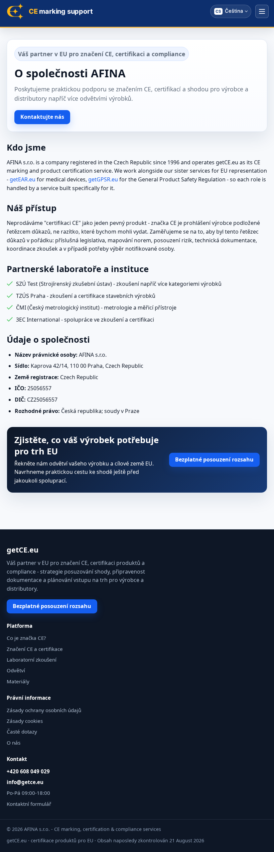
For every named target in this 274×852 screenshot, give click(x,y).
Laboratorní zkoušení (31, 659)
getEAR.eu (22, 179)
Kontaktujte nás (42, 116)
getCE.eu (22, 550)
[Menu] (262, 11)
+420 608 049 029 (28, 771)
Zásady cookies (25, 720)
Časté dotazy (22, 731)
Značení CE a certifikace (35, 649)
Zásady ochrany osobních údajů (44, 710)
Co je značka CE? (26, 637)
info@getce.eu (25, 782)
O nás (13, 742)
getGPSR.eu (103, 179)
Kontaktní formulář (29, 803)
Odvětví (16, 670)
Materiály (18, 681)
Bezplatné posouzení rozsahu (214, 459)
